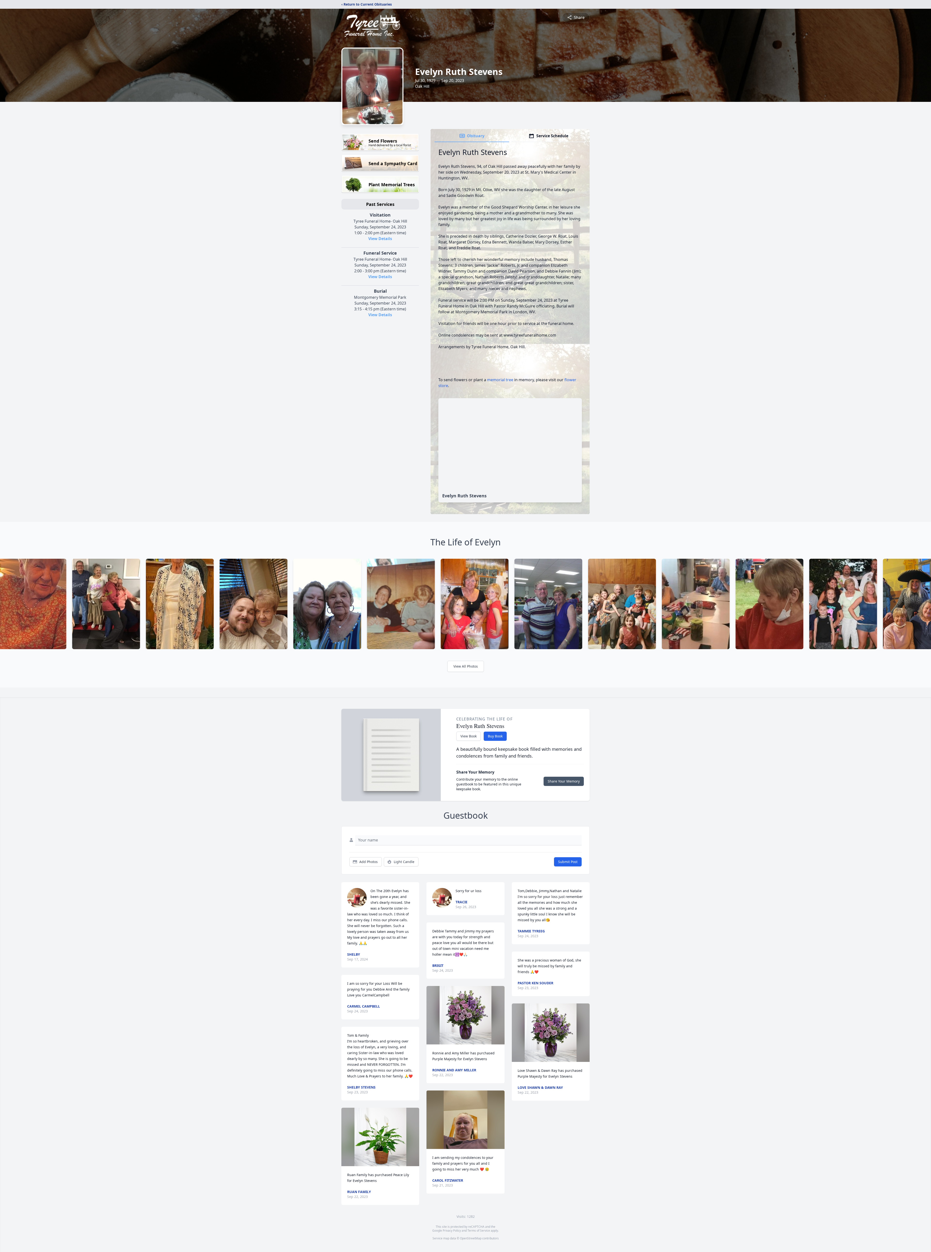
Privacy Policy (452, 1230)
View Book (468, 736)
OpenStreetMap (471, 1238)
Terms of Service (478, 1230)
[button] (380, 1137)
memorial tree (500, 379)
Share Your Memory (564, 781)
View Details (380, 238)
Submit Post (568, 861)
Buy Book (495, 736)
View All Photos (465, 666)
